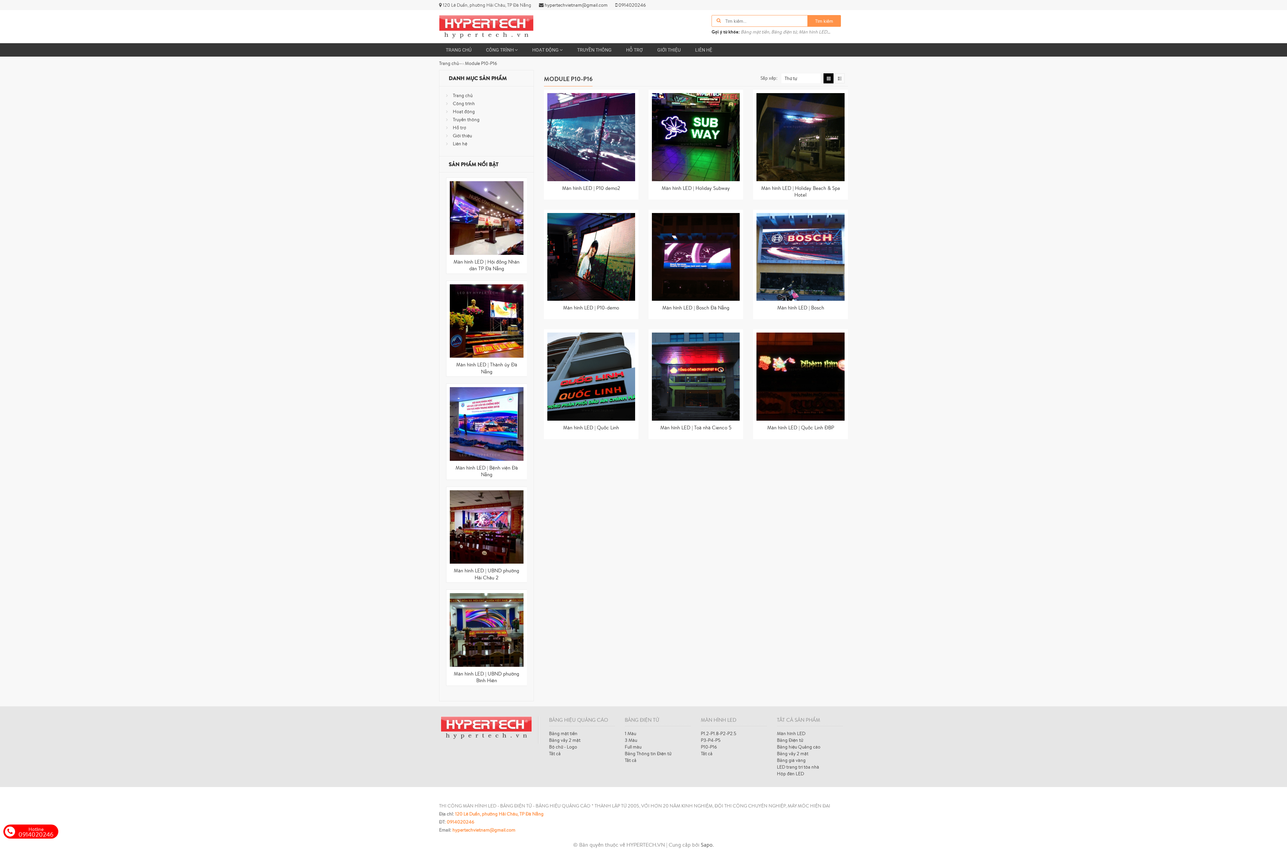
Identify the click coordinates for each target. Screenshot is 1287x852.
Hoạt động (546, 50)
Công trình (500, 50)
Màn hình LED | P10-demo (591, 307)
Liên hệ (703, 50)
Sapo (707, 844)
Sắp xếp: (769, 78)
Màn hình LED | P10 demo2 (591, 188)
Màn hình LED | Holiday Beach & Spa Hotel (800, 191)
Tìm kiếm (824, 21)
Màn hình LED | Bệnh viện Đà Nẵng (486, 471)
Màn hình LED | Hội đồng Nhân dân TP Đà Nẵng (486, 265)
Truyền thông (594, 50)
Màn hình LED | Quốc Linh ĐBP (800, 427)
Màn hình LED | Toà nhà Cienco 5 (695, 427)
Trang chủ (459, 50)
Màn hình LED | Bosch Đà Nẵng (695, 307)
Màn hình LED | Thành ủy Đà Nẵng (486, 368)
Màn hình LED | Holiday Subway (696, 188)
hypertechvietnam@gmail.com (576, 5)
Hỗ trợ (634, 50)
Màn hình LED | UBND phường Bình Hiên (486, 677)
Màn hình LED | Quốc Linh (591, 427)
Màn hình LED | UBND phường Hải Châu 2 (486, 574)
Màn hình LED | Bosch (800, 307)
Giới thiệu (669, 50)
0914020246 (631, 5)
